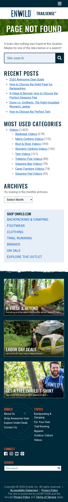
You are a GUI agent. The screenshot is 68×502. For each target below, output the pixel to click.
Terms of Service (46, 497)
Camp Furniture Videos (29, 169)
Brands (13, 244)
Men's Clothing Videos (29, 139)
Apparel (38, 431)
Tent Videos (22, 154)
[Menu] (59, 3)
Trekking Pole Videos (28, 159)
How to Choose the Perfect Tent (29, 111)
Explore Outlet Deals (16, 422)
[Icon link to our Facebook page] (6, 454)
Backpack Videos (26, 134)
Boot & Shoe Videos (28, 144)
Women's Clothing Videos (31, 149)
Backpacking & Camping (27, 219)
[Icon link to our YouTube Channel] (17, 454)
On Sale (13, 250)
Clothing (15, 232)
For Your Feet (42, 422)
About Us (9, 413)
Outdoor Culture (43, 435)
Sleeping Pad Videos (28, 173)
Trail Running (19, 238)
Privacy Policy (50, 490)
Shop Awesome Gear (16, 418)
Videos (13, 130)
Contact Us (10, 427)
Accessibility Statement (24, 490)
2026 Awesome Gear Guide (26, 79)
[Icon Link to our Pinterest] (23, 454)
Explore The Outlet (24, 257)
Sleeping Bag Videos (28, 164)
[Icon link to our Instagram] (12, 454)
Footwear (16, 226)
